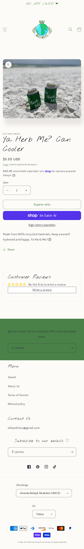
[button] (5, 29)
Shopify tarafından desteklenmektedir (51, 542)
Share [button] (11, 249)
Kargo (6, 164)
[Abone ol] (71, 348)
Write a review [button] (42, 290)
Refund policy (16, 404)
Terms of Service (18, 395)
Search (12, 377)
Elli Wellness (29, 542)
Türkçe (40, 514)
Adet (5, 182)
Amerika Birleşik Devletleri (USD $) (40, 493)
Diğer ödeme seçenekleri (42, 224)
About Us (14, 386)
